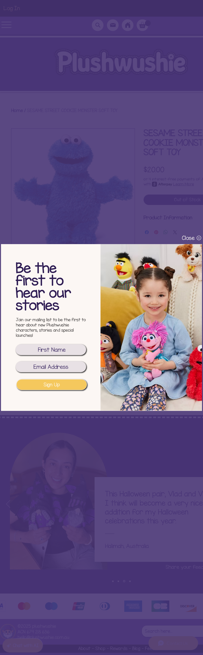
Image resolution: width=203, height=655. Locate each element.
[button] (188, 237)
